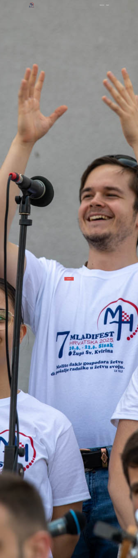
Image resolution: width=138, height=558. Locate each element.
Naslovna (102, 5)
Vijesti (107, 5)
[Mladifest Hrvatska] (31, 5)
